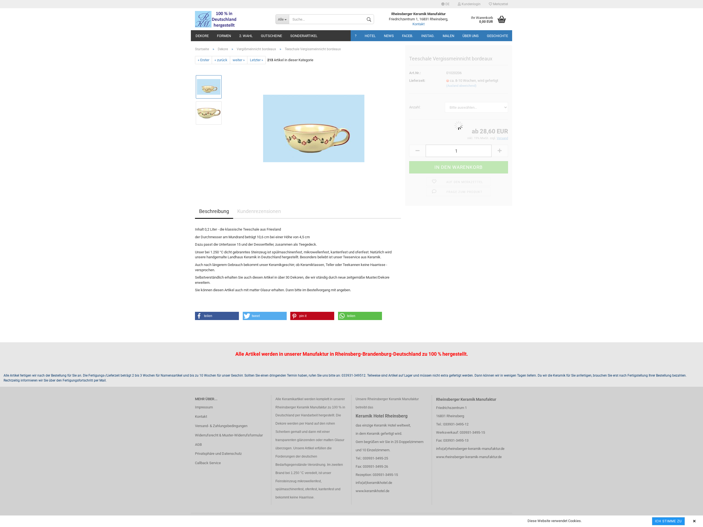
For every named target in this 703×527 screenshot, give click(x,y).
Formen (224, 36)
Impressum (204, 407)
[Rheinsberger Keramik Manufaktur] (231, 19)
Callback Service (208, 463)
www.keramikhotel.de (372, 491)
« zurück (220, 60)
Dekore (202, 36)
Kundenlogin (471, 4)
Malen (448, 36)
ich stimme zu (668, 521)
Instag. (427, 36)
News (389, 36)
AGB (198, 444)
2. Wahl (246, 36)
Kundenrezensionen (259, 211)
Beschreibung (214, 211)
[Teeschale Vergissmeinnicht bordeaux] (313, 126)
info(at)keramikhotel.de (374, 483)
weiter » (239, 60)
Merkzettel (500, 4)
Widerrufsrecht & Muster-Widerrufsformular (229, 435)
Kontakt (418, 24)
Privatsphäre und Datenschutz (218, 454)
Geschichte (497, 36)
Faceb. (407, 36)
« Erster (203, 60)
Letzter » (256, 60)
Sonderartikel (303, 36)
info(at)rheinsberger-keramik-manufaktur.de (470, 449)
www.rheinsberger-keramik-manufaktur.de (469, 457)
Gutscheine (271, 36)
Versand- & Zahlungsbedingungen (221, 426)
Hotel (370, 36)
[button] (217, 316)
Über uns (470, 36)
